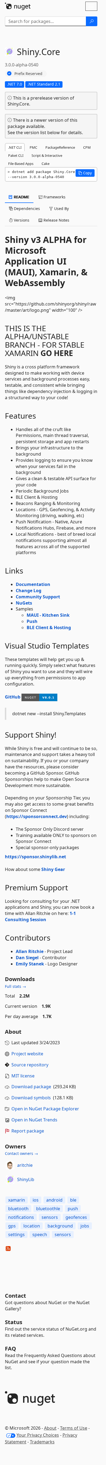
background (60, 1226)
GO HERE (56, 353)
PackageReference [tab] (60, 147)
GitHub (12, 697)
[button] (85, 173)
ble (73, 1200)
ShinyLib (25, 1179)
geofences (76, 1217)
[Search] (91, 21)
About (50, 1428)
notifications (21, 1217)
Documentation (33, 584)
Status (13, 1322)
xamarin (16, 1200)
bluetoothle (48, 1209)
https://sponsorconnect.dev (36, 816)
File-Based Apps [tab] (20, 163)
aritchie (25, 1165)
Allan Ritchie (29, 951)
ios (36, 1200)
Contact (15, 1295)
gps (12, 1226)
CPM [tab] (87, 147)
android (54, 1200)
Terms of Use (73, 1428)
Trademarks (42, 1442)
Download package (31, 1087)
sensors (50, 1217)
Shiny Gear (53, 869)
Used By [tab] (61, 208)
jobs (84, 1226)
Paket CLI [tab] (15, 155)
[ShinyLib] (10, 1180)
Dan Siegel (27, 958)
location (31, 1226)
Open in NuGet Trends (34, 1120)
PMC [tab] (33, 147)
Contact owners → (21, 1153)
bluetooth (18, 1209)
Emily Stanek (30, 964)
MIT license (23, 1076)
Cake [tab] (45, 163)
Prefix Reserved (28, 73)
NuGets (24, 603)
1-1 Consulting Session (40, 916)
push (73, 1209)
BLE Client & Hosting (49, 627)
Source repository (29, 1065)
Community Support (38, 597)
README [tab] (21, 196)
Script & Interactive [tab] (47, 155)
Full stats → (15, 986)
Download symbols (31, 1098)
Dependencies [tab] (26, 208)
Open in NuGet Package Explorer (45, 1109)
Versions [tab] (21, 220)
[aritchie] (10, 1165)
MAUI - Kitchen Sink (48, 615)
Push (32, 621)
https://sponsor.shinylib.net (35, 857)
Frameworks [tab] (54, 196)
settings (16, 1234)
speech (39, 1234)
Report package (27, 1131)
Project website (27, 1054)
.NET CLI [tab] (14, 147)
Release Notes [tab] (55, 220)
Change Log (28, 591)
